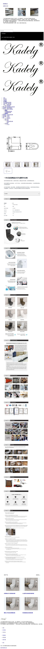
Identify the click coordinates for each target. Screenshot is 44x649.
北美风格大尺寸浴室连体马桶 (9, 593)
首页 (3, 627)
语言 (3, 642)
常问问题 (4, 637)
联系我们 (4, 635)
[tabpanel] (22, 143)
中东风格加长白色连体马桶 (27, 612)
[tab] (8, 164)
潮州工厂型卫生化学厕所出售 (9, 612)
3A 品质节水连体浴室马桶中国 (28, 593)
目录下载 (4, 639)
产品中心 (4, 632)
